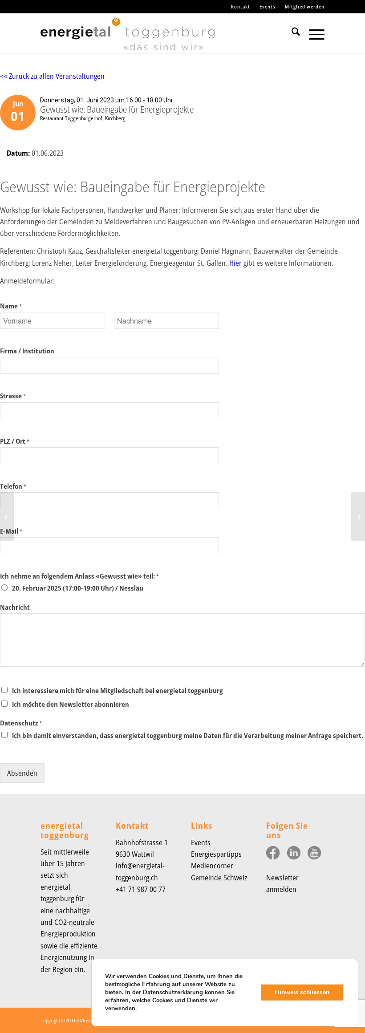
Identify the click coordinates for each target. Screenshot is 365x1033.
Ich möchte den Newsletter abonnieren (70, 704)
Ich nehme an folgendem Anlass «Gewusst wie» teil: (79, 576)
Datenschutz (21, 723)
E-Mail (11, 531)
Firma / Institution (27, 351)
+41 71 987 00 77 (141, 889)
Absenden (22, 773)
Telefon (13, 486)
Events (268, 6)
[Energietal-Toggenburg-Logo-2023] (128, 37)
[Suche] (291, 33)
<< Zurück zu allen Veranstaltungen (52, 76)
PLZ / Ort (14, 441)
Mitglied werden (304, 6)
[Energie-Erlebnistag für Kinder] (7, 516)
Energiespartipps (216, 854)
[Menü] (312, 33)
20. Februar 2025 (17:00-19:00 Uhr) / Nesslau (77, 587)
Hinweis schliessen (302, 992)
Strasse (13, 396)
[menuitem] (241, 6)
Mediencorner (212, 866)
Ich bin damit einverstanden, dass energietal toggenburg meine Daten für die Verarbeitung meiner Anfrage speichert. (187, 735)
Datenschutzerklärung (173, 992)
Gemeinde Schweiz (219, 878)
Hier (235, 263)
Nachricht (15, 607)
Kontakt (240, 6)
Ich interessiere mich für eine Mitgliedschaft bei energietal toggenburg (117, 690)
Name (11, 306)
